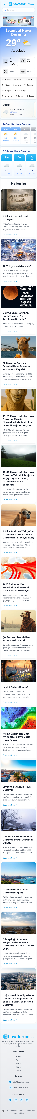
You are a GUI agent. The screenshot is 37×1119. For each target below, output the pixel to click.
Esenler (32, 96)
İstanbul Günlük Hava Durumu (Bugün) (16, 891)
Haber (18, 1056)
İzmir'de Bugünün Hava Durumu (17, 788)
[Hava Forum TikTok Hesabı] (27, 1100)
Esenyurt (8, 90)
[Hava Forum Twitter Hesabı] (21, 1100)
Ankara (19, 79)
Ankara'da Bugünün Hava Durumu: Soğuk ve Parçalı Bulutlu (18, 839)
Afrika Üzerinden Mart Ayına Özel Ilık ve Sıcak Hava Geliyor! (16, 737)
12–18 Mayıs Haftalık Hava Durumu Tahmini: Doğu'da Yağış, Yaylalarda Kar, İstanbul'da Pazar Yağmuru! (18, 478)
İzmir (30, 79)
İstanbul (8, 79)
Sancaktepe (21, 90)
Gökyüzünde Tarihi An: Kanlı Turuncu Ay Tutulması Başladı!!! (16, 316)
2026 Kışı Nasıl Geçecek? (17, 266)
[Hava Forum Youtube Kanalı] (16, 1100)
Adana (7, 85)
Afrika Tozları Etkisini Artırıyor (15, 218)
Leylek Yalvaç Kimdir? (15, 687)
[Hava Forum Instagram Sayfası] (10, 1100)
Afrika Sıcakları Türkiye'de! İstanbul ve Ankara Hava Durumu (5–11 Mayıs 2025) (18, 534)
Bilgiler (18, 1067)
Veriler (18, 1071)
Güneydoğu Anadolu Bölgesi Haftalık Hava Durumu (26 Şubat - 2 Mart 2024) (18, 944)
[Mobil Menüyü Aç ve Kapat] (4, 4)
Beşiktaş (30, 85)
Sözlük (18, 1064)
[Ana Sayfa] (21, 4)
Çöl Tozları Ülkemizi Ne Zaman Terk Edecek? (16, 639)
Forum (18, 1060)
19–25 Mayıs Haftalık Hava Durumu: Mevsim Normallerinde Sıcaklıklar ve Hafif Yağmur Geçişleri (18, 420)
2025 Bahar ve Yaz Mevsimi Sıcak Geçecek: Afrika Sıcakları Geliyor (16, 587)
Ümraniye (8, 96)
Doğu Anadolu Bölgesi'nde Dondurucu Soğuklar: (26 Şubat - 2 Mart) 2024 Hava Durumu (18, 1000)
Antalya (18, 85)
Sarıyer (20, 96)
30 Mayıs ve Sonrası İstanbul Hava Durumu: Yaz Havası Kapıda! (17, 366)
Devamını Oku (9, 234)
